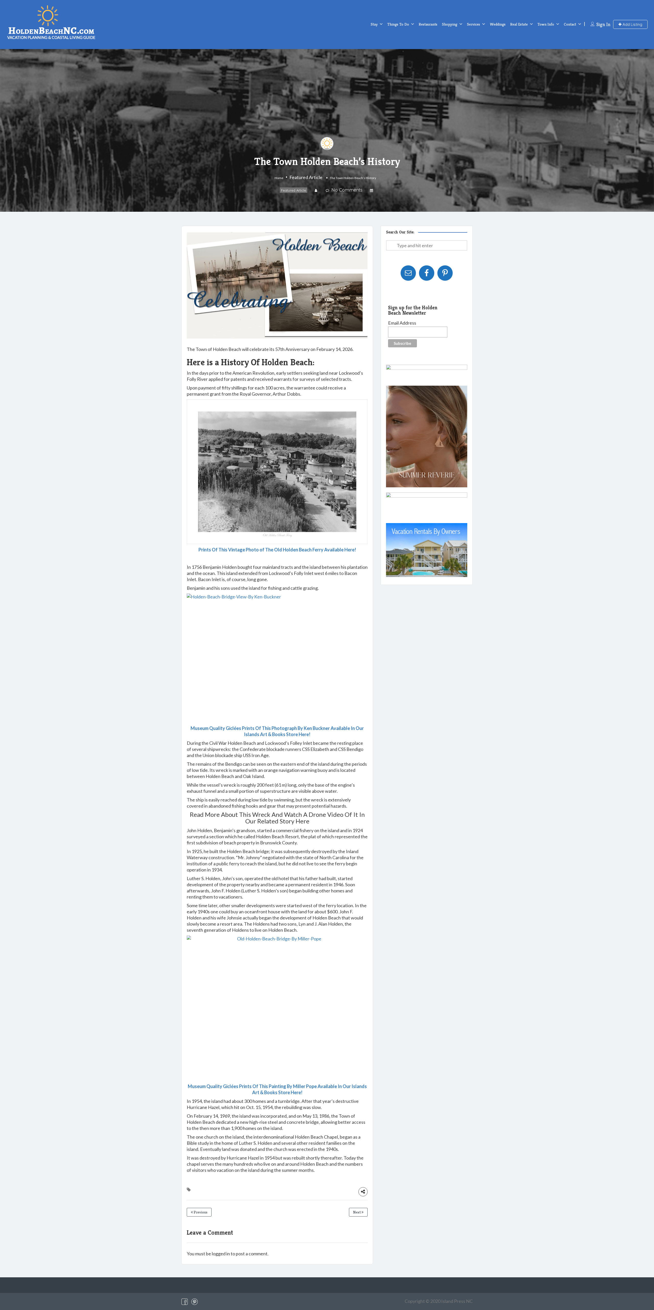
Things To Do (398, 24)
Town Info (546, 24)
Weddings (498, 24)
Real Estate (519, 24)
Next (357, 1212)
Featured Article (305, 177)
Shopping (449, 24)
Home (279, 178)
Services (473, 24)
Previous (200, 1212)
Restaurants (428, 24)
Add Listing (632, 24)
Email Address (402, 323)
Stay (374, 24)
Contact (570, 24)
